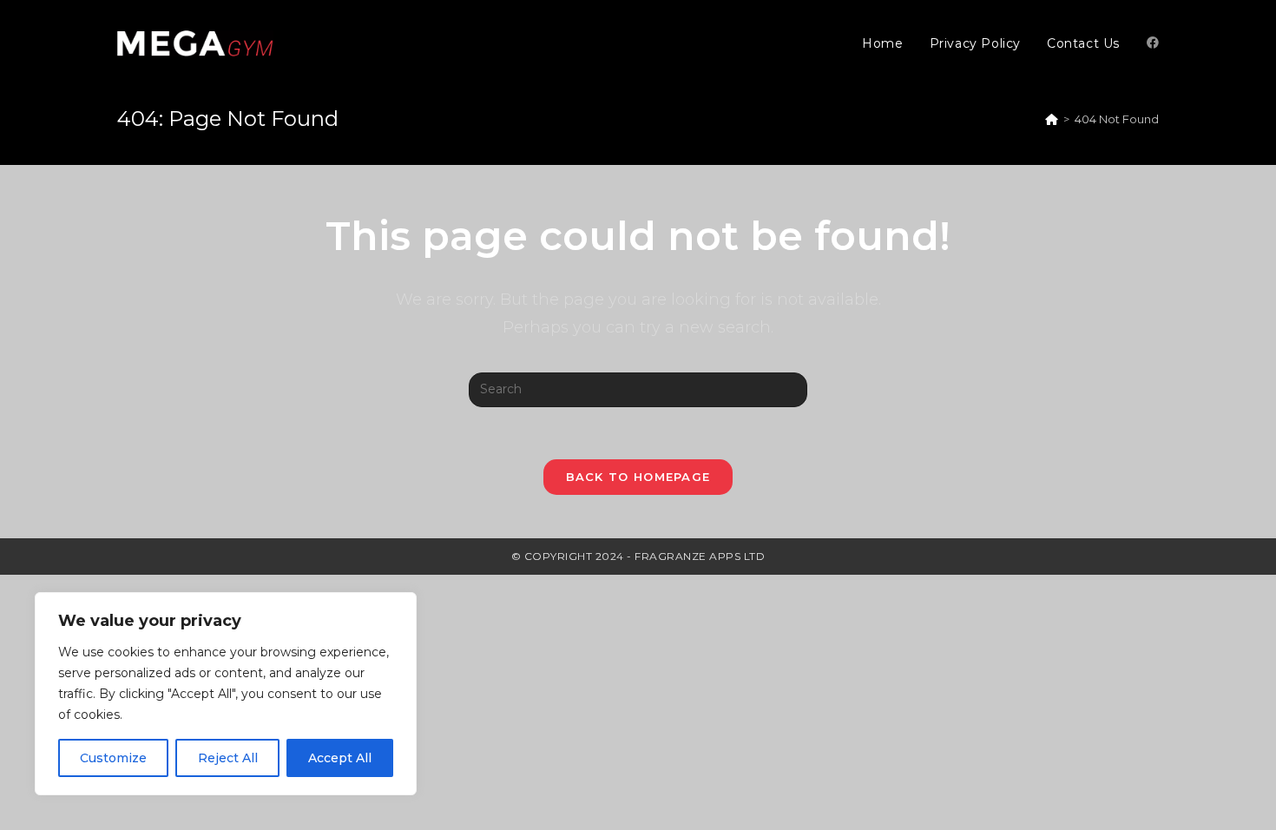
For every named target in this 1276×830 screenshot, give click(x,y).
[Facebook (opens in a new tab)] (1153, 42)
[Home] (1051, 119)
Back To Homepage (638, 477)
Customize (113, 758)
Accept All (340, 758)
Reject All (228, 758)
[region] (226, 693)
